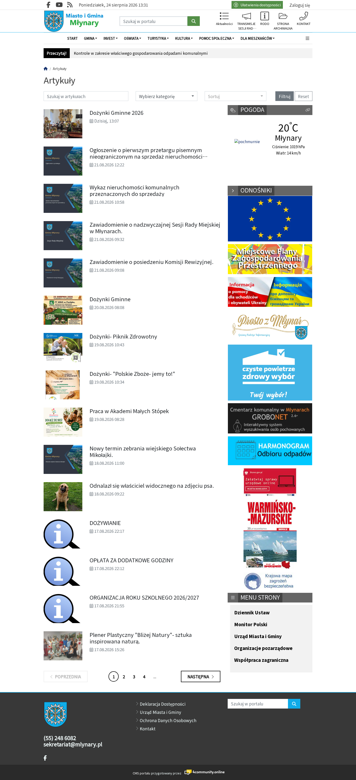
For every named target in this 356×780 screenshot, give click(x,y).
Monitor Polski (250, 624)
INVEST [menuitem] (109, 38)
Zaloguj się (299, 5)
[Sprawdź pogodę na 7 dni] (247, 142)
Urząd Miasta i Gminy (258, 636)
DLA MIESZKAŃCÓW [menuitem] (256, 38)
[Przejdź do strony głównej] (74, 21)
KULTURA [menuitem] (182, 38)
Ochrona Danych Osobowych (168, 720)
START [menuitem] (72, 38)
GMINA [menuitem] (89, 38)
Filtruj (284, 96)
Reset (303, 96)
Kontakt (147, 729)
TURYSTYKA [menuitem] (156, 38)
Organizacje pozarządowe (263, 648)
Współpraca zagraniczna (261, 660)
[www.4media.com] (203, 772)
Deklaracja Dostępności (163, 704)
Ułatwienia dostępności (260, 4)
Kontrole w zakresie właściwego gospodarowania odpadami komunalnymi (141, 53)
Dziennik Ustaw (252, 613)
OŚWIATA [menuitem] (131, 38)
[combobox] (235, 96)
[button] (308, 38)
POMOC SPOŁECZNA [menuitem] (215, 38)
